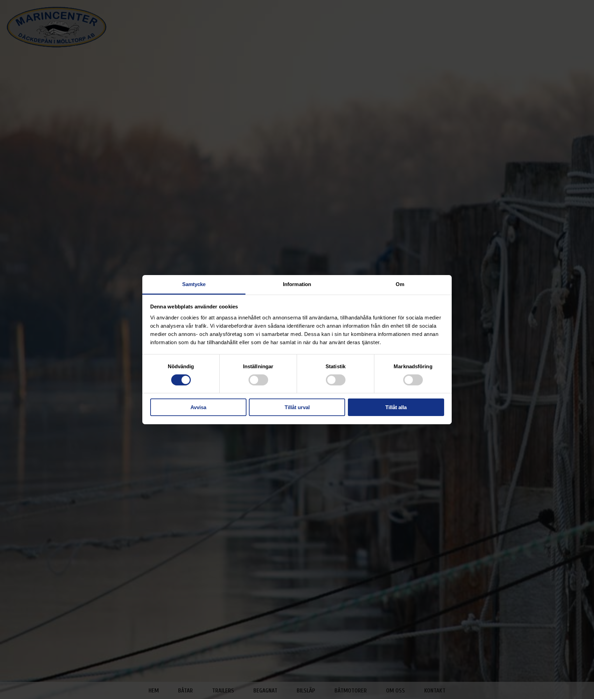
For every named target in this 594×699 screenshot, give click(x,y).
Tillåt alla (396, 407)
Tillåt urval (297, 407)
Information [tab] (297, 284)
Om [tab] (400, 284)
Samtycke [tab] (194, 284)
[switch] (258, 379)
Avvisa (198, 407)
